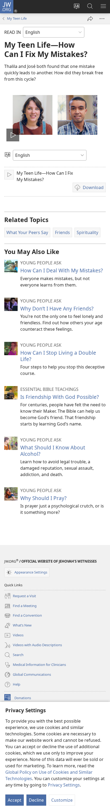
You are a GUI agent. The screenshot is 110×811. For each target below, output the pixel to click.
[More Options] (102, 18)
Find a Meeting (20, 606)
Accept (14, 800)
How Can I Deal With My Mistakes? (61, 270)
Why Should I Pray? (43, 498)
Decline (36, 800)
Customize (62, 800)
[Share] (90, 18)
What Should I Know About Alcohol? (52, 450)
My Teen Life (17, 18)
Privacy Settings (64, 785)
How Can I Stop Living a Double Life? (58, 356)
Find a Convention (23, 616)
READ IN (12, 32)
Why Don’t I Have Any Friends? (56, 308)
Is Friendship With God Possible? (59, 396)
